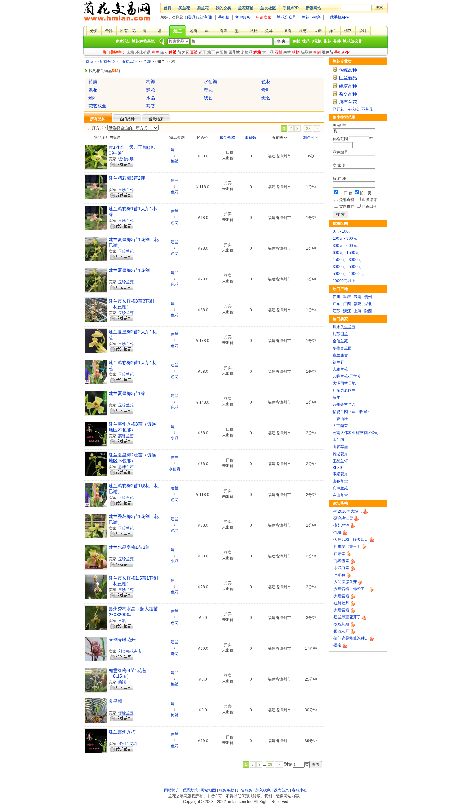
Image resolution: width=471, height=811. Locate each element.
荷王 (202, 52)
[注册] (207, 17)
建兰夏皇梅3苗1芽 (127, 393)
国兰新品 (348, 77)
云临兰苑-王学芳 (347, 376)
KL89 (337, 467)
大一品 (268, 52)
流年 (336, 397)
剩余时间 (310, 137)
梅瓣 (174, 161)
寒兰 (208, 31)
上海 (357, 311)
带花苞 (353, 109)
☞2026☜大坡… (348, 511)
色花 (174, 192)
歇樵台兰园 (342, 348)
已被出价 (369, 206)
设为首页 (281, 790)
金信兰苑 (340, 341)
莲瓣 (193, 31)
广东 (336, 304)
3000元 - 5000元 (347, 266)
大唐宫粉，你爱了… (351, 589)
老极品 (246, 52)
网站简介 (171, 790)
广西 (347, 304)
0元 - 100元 (342, 231)
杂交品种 (348, 93)
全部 (109, 31)
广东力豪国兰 (344, 390)
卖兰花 (203, 8)
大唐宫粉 (341, 596)
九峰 (338, 532)
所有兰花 (128, 31)
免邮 (296, 41)
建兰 (177, 30)
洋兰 (333, 31)
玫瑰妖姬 (341, 624)
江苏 (336, 311)
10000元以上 (344, 281)
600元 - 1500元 (346, 252)
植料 (348, 31)
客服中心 (299, 790)
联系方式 (190, 790)
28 (308, 128)
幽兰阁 (338, 440)
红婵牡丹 (341, 603)
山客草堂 (340, 447)
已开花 (338, 109)
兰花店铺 (245, 8)
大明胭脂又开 (345, 582)
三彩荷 (339, 575)
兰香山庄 (340, 418)
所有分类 (107, 61)
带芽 (337, 41)
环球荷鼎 (143, 52)
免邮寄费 (346, 199)
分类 (94, 31)
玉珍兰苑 (126, 190)
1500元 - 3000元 (347, 259)
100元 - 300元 (345, 238)
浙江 (347, 311)
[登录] (192, 17)
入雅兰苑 (340, 369)
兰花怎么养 (352, 41)
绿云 (164, 52)
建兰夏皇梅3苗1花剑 (129, 270)
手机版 (224, 17)
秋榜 (254, 31)
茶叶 (363, 31)
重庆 (347, 297)
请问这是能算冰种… (351, 638)
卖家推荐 (346, 206)
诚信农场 (126, 159)
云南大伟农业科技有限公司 (356, 433)
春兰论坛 (123, 41)
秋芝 (303, 31)
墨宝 (338, 645)
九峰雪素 (341, 560)
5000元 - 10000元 (348, 274)
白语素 (339, 553)
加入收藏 (263, 790)
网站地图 (208, 790)
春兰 (147, 31)
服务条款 (226, 790)
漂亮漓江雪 (343, 518)
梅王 (211, 52)
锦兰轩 (338, 362)
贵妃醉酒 (341, 525)
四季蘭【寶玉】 (347, 546)
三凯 (122, 620)
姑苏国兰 (340, 334)
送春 (288, 31)
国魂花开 (341, 631)
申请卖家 (263, 17)
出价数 (250, 137)
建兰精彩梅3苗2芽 (127, 177)
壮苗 (306, 41)
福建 (357, 304)
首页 (167, 8)
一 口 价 (345, 193)
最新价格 (227, 137)
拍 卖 (365, 193)
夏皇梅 (115, 701)
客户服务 (243, 17)
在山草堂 (340, 495)
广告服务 (244, 790)
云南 (357, 297)
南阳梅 (221, 52)
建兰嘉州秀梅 (122, 731)
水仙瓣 (174, 469)
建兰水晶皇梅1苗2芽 (129, 547)
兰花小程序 (311, 17)
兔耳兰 (271, 31)
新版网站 (313, 8)
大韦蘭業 (340, 425)
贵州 (368, 297)
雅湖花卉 (340, 454)
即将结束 (369, 199)
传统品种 (348, 69)
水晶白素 (341, 567)
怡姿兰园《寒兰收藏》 (352, 411)
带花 (327, 41)
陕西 (368, 311)
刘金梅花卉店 (129, 651)
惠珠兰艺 (126, 436)
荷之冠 (183, 52)
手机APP (291, 8)
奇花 (174, 653)
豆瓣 (318, 31)
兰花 (147, 61)
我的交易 (223, 8)
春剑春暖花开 (122, 639)
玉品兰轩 (340, 461)
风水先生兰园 (344, 327)
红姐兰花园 (127, 743)
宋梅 (130, 52)
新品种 (306, 52)
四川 (336, 297)
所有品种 (129, 61)
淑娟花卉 (340, 474)
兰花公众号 (286, 17)
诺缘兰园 (126, 713)
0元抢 (317, 41)
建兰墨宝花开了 (347, 617)
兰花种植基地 (143, 41)
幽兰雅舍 (340, 355)
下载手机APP (337, 17)
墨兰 (239, 31)
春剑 (223, 31)
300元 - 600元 (345, 245)
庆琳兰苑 (340, 488)
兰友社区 (268, 8)
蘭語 (122, 682)
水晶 (174, 438)
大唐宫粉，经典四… (351, 539)
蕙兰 (162, 31)
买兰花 (184, 8)
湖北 (368, 304)
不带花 (367, 109)
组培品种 (348, 85)
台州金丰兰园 (344, 404)
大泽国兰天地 (344, 383)
